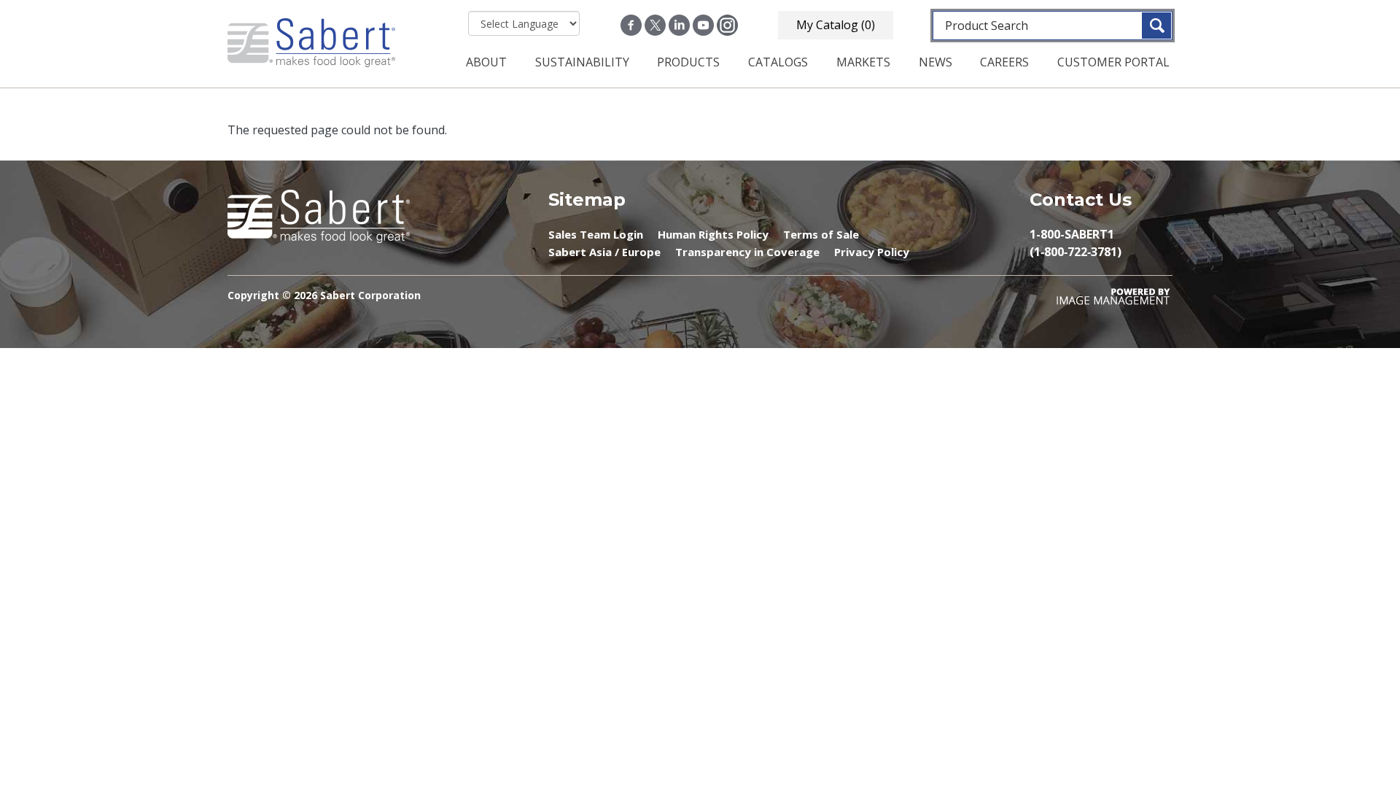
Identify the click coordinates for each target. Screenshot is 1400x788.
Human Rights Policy (713, 234)
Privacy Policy (871, 251)
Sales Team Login (595, 234)
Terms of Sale (821, 234)
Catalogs (778, 62)
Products (688, 62)
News (935, 62)
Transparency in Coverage (747, 251)
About (486, 62)
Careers (1004, 62)
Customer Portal (1113, 62)
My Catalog (835, 25)
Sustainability (582, 62)
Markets (863, 62)
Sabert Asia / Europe (604, 251)
